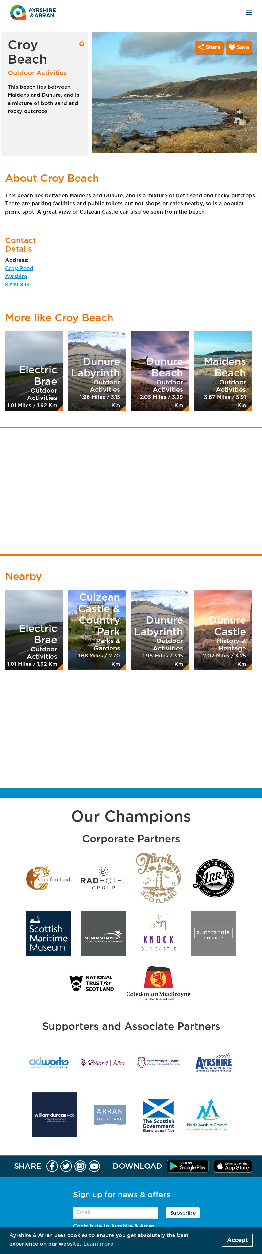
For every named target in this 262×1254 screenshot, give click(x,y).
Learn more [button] (98, 1244)
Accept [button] (237, 1240)
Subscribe (183, 1213)
